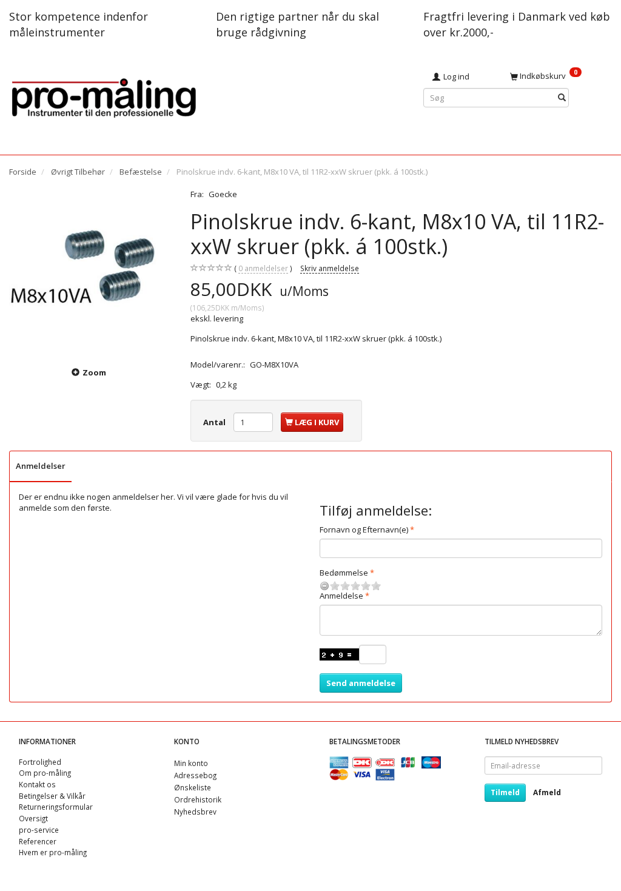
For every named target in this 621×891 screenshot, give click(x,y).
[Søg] (562, 98)
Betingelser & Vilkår (52, 796)
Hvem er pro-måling (53, 852)
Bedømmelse (344, 572)
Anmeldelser (40, 465)
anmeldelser (263, 268)
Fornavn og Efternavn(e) (364, 529)
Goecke (223, 194)
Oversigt (33, 818)
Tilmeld (505, 792)
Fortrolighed (40, 762)
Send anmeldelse (360, 682)
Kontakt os (37, 784)
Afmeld (547, 792)
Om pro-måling (45, 773)
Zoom (94, 372)
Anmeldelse (341, 595)
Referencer (37, 841)
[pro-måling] (103, 96)
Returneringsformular (56, 807)
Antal (215, 422)
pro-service (39, 830)
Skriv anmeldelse (329, 268)
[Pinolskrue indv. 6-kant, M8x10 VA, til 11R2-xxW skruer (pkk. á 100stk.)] (90, 270)
